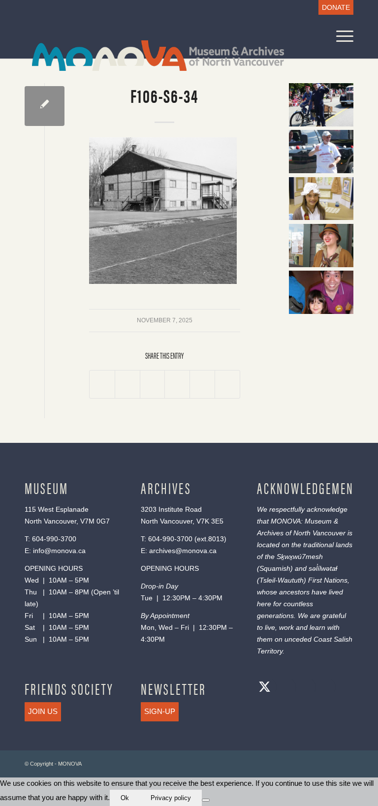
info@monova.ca (59, 551)
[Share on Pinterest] (177, 384)
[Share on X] (127, 384)
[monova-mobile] (151, 54)
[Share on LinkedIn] (202, 384)
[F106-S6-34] (44, 106)
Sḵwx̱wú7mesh (300, 556)
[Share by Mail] (227, 384)
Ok (125, 798)
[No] (206, 800)
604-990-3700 (54, 539)
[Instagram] (303, 688)
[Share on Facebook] (102, 384)
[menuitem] (333, 7)
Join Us (43, 711)
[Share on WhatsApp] (152, 384)
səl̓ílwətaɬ (323, 568)
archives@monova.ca (183, 551)
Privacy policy (171, 798)
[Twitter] (264, 688)
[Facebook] (284, 688)
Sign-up (159, 711)
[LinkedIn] (323, 688)
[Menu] (339, 36)
